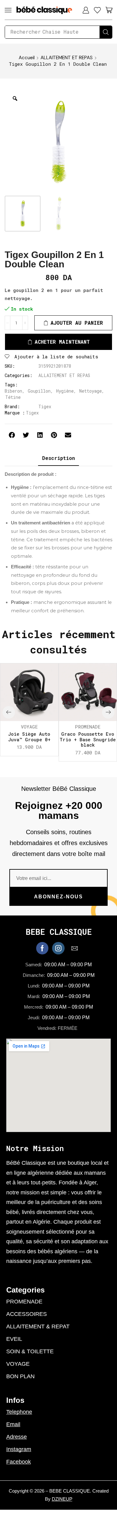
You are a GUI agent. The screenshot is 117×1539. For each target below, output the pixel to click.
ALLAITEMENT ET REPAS (67, 58)
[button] (8, 10)
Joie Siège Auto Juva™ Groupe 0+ (29, 737)
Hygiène (65, 391)
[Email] (74, 948)
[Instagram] (58, 948)
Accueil (27, 58)
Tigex (44, 406)
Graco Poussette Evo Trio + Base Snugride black (88, 739)
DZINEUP (62, 1499)
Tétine (13, 397)
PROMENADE (87, 727)
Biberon (13, 391)
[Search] (106, 32)
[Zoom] (15, 98)
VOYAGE (29, 727)
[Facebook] (42, 948)
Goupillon (39, 391)
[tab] (58, 458)
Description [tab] (58, 458)
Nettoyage (90, 391)
